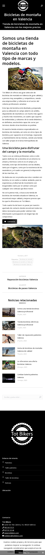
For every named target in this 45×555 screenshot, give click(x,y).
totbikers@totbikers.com (13, 536)
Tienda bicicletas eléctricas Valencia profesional (28, 323)
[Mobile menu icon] (3, 5)
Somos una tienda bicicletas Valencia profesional (28, 310)
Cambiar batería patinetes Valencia (27, 375)
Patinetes (8, 463)
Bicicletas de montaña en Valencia (22, 262)
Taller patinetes (10, 468)
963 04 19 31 (9, 527)
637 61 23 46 (9, 530)
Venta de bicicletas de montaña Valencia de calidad (29, 349)
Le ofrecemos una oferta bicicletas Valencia (27, 362)
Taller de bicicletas (12, 478)
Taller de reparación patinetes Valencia (29, 336)
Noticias (8, 483)
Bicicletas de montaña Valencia (22, 264)
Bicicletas (8, 473)
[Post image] (8, 312)
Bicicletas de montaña (26, 259)
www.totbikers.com (11, 533)
